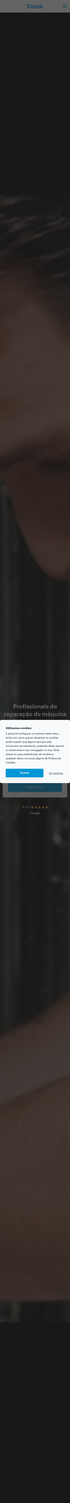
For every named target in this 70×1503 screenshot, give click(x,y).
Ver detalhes (56, 773)
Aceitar (24, 773)
